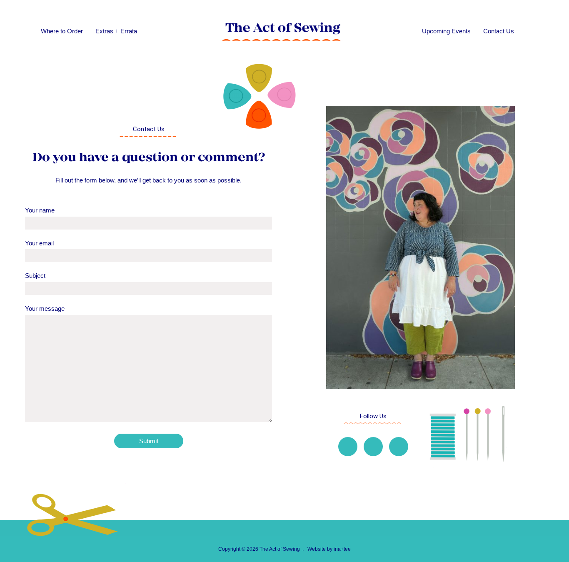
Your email (39, 243)
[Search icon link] (531, 31)
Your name (40, 210)
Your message (45, 308)
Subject (35, 275)
